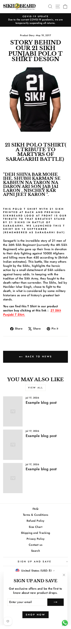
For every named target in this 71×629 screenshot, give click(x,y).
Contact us (35, 545)
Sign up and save (35, 561)
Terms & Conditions (35, 515)
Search (35, 551)
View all (35, 387)
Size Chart (35, 527)
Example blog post (41, 402)
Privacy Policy (36, 539)
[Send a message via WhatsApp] (65, 623)
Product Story (27, 35)
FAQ (35, 509)
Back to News (38, 356)
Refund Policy (35, 521)
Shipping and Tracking (35, 533)
